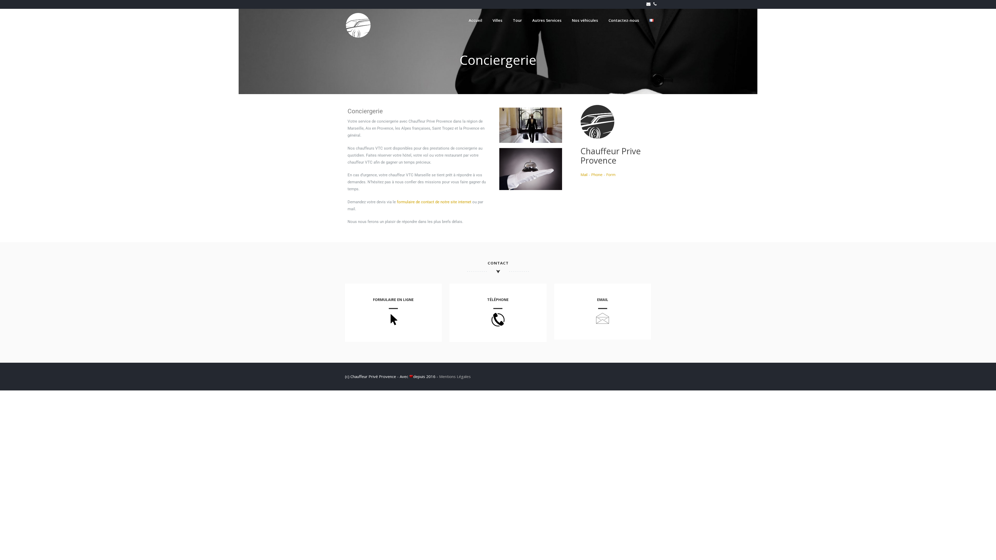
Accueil (475, 20)
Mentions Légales (455, 376)
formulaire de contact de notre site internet (434, 202)
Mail (583, 174)
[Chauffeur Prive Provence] (358, 36)
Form (610, 174)
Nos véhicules (585, 20)
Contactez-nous (623, 20)
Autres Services (547, 20)
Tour (517, 20)
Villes (497, 20)
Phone (597, 174)
